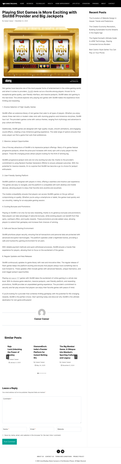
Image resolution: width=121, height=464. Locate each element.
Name (6, 429)
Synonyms (86, 3)
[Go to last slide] (7, 357)
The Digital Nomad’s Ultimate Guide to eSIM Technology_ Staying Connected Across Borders (103, 41)
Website (60, 429)
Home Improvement (62, 3)
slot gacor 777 (14, 278)
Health (50, 3)
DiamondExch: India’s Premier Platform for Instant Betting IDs (40, 352)
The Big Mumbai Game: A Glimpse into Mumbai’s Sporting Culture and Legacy (67, 352)
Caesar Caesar (8, 21)
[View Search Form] (118, 3)
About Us (40, 456)
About (103, 3)
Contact (111, 3)
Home (22, 3)
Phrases (95, 3)
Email (33, 429)
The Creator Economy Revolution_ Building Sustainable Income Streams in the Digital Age (103, 30)
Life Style (76, 3)
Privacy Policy (78, 456)
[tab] (39, 373)
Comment (7, 399)
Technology (40, 3)
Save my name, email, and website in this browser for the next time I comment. (32, 435)
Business (30, 3)
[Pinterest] (62, 451)
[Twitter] (58, 451)
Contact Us (49, 456)
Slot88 (30, 91)
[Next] (75, 357)
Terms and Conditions (63, 456)
